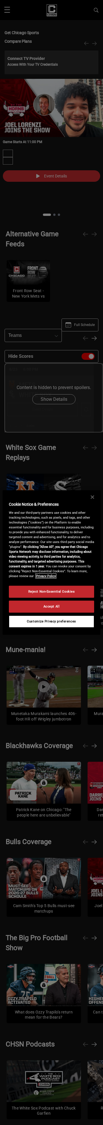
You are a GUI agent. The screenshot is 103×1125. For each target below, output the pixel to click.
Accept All (51, 606)
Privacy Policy (46, 576)
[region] (51, 562)
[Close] (92, 497)
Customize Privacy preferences (51, 621)
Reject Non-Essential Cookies (51, 591)
